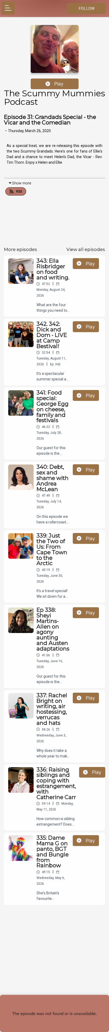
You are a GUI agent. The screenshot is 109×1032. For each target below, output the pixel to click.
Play (58, 83)
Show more (21, 183)
